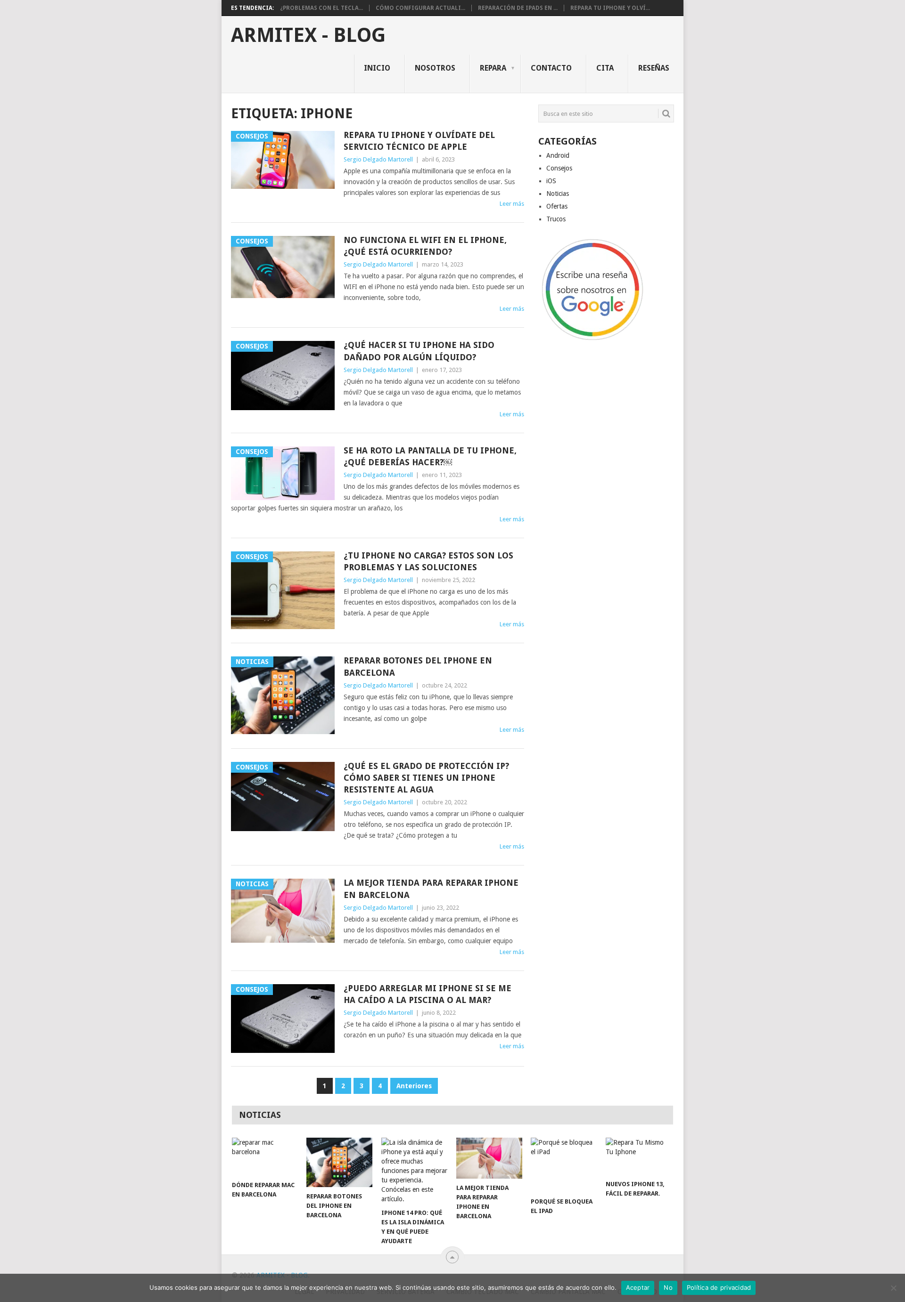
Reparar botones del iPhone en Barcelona (418, 666)
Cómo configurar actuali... (420, 8)
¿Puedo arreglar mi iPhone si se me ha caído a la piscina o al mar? (427, 994)
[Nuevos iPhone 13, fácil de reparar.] (639, 1156)
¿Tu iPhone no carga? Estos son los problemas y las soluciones (428, 561)
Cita (605, 68)
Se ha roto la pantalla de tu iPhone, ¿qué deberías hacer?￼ (430, 456)
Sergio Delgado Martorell (378, 159)
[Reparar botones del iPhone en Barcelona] (339, 1162)
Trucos (556, 219)
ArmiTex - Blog (308, 35)
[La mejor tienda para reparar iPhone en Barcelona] (489, 1158)
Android (557, 155)
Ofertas (557, 206)
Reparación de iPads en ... (518, 8)
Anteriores (414, 1086)
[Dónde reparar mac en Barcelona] (265, 1157)
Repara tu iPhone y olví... (610, 8)
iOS (551, 181)
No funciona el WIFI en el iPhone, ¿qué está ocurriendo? (425, 246)
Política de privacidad (719, 1287)
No (668, 1287)
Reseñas (653, 68)
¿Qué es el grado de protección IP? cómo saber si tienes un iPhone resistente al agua (426, 777)
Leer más (512, 203)
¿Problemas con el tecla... (321, 8)
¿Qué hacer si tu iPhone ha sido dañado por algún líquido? (419, 351)
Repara (493, 68)
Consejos (559, 168)
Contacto (551, 68)
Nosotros (435, 68)
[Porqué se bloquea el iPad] (564, 1165)
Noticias (557, 193)
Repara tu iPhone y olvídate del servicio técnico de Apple (419, 141)
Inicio (377, 68)
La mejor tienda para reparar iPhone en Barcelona (431, 888)
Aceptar (638, 1287)
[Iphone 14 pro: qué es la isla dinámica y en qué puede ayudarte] (414, 1171)
